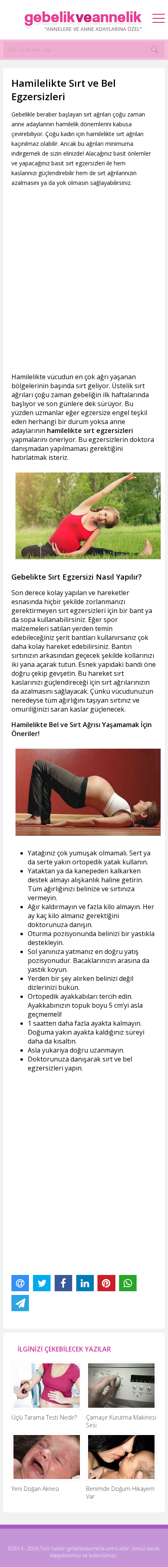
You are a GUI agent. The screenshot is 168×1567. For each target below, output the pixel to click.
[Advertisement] (84, 280)
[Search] (154, 50)
